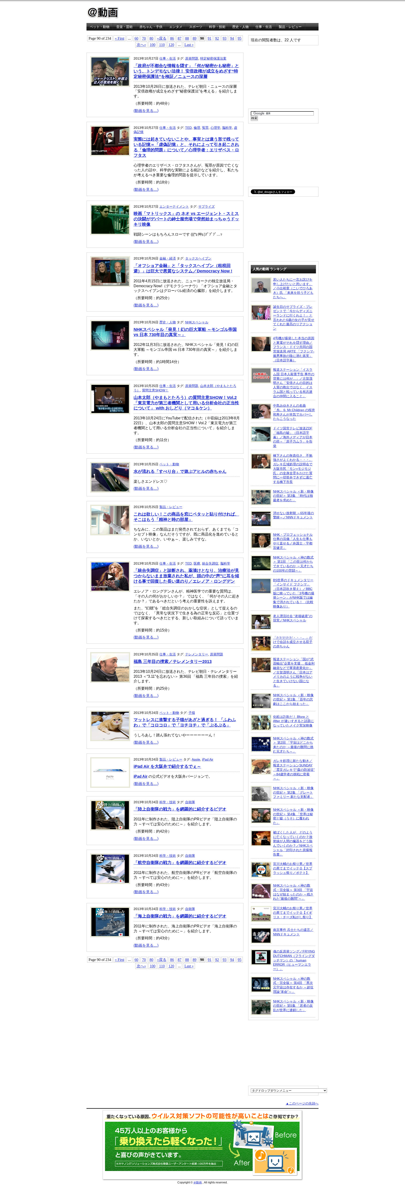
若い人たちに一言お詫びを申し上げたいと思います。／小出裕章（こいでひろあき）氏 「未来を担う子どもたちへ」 (293, 288)
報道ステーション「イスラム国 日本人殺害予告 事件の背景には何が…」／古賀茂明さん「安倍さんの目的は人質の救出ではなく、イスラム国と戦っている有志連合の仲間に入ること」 (293, 383)
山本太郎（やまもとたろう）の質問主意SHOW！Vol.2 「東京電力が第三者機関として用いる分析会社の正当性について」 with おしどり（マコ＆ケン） (186, 403)
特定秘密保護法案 (213, 58)
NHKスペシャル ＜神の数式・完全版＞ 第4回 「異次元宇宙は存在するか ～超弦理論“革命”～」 (293, 985)
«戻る (161, 38)
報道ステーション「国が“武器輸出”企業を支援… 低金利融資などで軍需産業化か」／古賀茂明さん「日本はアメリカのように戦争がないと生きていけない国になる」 (294, 672)
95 (239, 38)
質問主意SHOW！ (155, 390)
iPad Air (207, 759)
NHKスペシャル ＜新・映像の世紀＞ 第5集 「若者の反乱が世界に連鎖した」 (293, 1005)
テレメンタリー (196, 654)
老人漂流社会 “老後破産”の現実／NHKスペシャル (292, 618)
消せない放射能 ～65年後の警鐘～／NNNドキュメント (293, 515)
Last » (189, 45)
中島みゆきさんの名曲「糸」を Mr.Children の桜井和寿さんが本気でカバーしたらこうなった (294, 412)
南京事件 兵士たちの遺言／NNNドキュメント (293, 932)
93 (224, 38)
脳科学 (227, 128)
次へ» (141, 45)
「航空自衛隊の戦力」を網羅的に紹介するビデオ (180, 862)
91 (209, 38)
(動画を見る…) (146, 111)
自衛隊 (190, 802)
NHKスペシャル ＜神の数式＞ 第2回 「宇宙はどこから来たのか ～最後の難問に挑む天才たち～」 (293, 744)
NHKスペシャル (196, 322)
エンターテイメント (174, 206)
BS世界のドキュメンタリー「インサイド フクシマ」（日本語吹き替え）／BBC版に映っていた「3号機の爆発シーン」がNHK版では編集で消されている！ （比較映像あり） (293, 593)
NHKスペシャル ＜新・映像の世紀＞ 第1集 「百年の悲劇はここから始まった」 (293, 699)
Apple (196, 759)
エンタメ (175, 27)
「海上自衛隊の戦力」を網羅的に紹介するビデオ (180, 916)
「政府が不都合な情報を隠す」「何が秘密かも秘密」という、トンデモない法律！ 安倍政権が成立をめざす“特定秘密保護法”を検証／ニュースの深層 (186, 71)
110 (162, 45)
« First (119, 38)
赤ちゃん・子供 (150, 27)
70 (144, 38)
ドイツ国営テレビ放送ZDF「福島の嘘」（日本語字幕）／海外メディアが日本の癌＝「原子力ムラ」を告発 (292, 437)
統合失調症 (210, 563)
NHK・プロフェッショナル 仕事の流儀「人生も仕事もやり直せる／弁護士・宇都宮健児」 (293, 541)
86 (172, 38)
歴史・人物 (240, 27)
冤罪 (205, 128)
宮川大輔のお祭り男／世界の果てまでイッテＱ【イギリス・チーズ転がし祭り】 (292, 912)
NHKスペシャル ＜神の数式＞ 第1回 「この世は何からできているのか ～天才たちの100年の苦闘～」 (293, 563)
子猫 (191, 713)
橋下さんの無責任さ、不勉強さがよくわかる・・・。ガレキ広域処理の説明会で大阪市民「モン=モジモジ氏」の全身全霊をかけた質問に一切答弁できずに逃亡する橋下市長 (292, 469)
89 (194, 38)
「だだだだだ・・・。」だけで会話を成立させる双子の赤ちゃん (292, 642)
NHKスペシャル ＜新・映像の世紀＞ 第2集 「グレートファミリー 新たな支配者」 (293, 792)
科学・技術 (217, 27)
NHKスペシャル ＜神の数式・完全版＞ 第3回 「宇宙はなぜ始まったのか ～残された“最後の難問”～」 (293, 892)
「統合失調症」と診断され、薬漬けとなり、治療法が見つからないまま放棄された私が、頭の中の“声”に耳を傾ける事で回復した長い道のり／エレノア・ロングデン (186, 576)
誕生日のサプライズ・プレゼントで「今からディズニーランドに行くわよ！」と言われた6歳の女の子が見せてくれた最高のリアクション (293, 318)
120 (171, 45)
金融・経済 (167, 258)
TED (188, 128)
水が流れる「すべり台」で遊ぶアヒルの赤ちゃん (180, 471)
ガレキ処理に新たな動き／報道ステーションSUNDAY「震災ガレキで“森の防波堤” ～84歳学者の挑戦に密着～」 (294, 769)
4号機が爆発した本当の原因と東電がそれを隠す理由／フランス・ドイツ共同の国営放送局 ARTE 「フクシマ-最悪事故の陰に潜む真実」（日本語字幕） (293, 349)
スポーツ (195, 27)
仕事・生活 (263, 27)
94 (232, 38)
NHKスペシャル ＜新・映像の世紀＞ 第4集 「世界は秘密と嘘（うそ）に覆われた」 (293, 816)
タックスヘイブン (198, 258)
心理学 (215, 128)
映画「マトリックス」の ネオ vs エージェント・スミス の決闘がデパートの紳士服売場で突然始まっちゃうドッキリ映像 (186, 219)
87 (179, 38)
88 (187, 38)
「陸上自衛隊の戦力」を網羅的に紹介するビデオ (180, 809)
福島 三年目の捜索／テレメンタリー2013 (173, 661)
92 (217, 38)
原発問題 (191, 58)
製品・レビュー (290, 27)
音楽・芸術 (124, 27)
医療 (197, 563)
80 (151, 38)
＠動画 (197, 1182)
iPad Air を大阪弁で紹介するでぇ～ (167, 766)
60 (136, 38)
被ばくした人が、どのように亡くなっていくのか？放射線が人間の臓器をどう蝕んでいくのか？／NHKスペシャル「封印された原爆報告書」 (293, 843)
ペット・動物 (99, 27)
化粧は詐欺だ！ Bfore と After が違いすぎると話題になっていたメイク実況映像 (293, 721)
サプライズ (206, 206)
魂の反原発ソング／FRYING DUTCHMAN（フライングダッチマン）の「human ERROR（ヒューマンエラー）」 (294, 960)
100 (152, 45)
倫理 (197, 128)
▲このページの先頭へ (302, 1103)
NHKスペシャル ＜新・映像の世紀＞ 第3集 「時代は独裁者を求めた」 (293, 496)
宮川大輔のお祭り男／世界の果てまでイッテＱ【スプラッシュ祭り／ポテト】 (292, 868)
